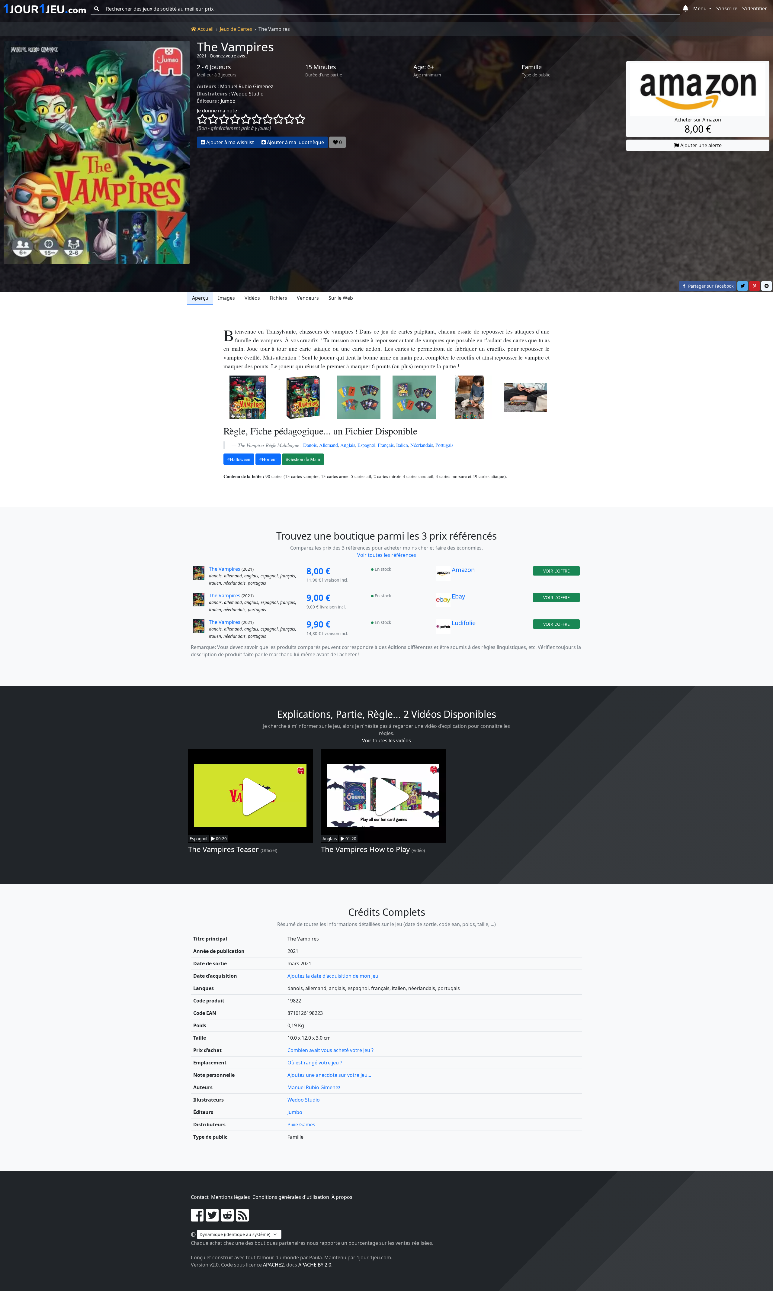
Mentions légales (230, 1197)
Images (226, 298)
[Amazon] (443, 576)
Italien (402, 445)
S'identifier (754, 8)
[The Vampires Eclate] (358, 397)
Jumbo (228, 101)
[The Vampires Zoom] (525, 397)
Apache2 (273, 1264)
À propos (342, 1197)
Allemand (328, 445)
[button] (685, 8)
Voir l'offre (556, 571)
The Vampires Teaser (223, 849)
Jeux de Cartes (236, 29)
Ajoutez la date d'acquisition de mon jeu (332, 976)
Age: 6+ (423, 67)
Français (386, 445)
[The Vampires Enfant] (470, 397)
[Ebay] (443, 603)
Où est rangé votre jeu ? (314, 1062)
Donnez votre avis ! (229, 56)
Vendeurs (308, 298)
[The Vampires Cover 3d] (303, 397)
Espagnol (366, 445)
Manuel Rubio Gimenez (246, 86)
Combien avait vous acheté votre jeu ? (330, 1050)
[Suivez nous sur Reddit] (227, 1218)
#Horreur (268, 459)
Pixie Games (301, 1124)
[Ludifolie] (443, 629)
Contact (200, 1197)
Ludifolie (464, 623)
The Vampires (235, 46)
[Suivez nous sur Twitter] (212, 1218)
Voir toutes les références (386, 555)
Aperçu (200, 298)
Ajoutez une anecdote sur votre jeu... (329, 1075)
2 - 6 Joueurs (214, 67)
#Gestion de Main (303, 459)
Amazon (463, 570)
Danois (310, 445)
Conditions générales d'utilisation (290, 1197)
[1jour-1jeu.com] (45, 9)
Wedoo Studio (247, 93)
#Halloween (238, 459)
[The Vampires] (96, 152)
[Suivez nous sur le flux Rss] (242, 1218)
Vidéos (252, 298)
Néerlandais (421, 445)
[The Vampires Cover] (247, 397)
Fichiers (278, 298)
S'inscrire (726, 8)
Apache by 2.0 (314, 1264)
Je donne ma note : (218, 110)
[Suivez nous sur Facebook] (197, 1218)
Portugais (444, 445)
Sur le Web (341, 298)
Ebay (458, 596)
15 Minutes (320, 67)
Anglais (347, 445)
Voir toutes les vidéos (386, 740)
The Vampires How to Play (365, 849)
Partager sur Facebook (710, 286)
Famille (532, 67)
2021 (202, 56)
